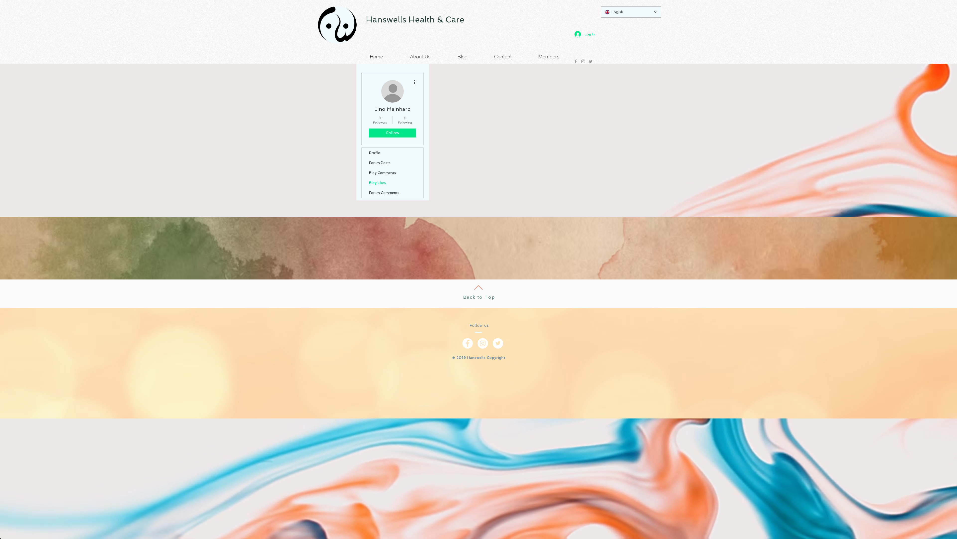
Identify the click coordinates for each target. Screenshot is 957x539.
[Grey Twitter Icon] (590, 61)
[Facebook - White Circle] (467, 343)
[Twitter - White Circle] (498, 343)
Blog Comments (382, 173)
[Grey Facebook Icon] (575, 61)
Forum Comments (384, 193)
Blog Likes (377, 183)
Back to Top (479, 297)
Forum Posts (380, 163)
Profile (374, 153)
